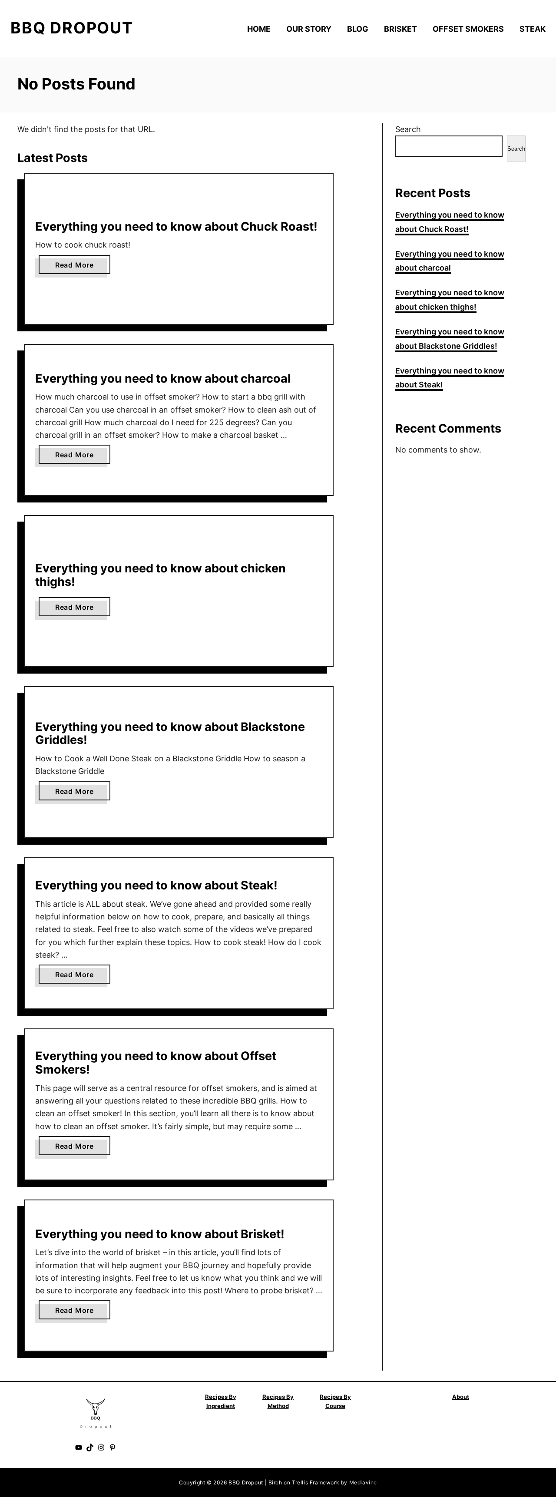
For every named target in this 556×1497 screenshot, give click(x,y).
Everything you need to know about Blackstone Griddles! (170, 733)
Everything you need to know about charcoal (163, 378)
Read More (77, 267)
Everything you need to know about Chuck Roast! (176, 226)
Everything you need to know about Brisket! (160, 1234)
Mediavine (363, 1482)
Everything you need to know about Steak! (156, 885)
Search (408, 129)
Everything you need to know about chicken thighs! (160, 575)
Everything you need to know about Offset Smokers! (155, 1063)
